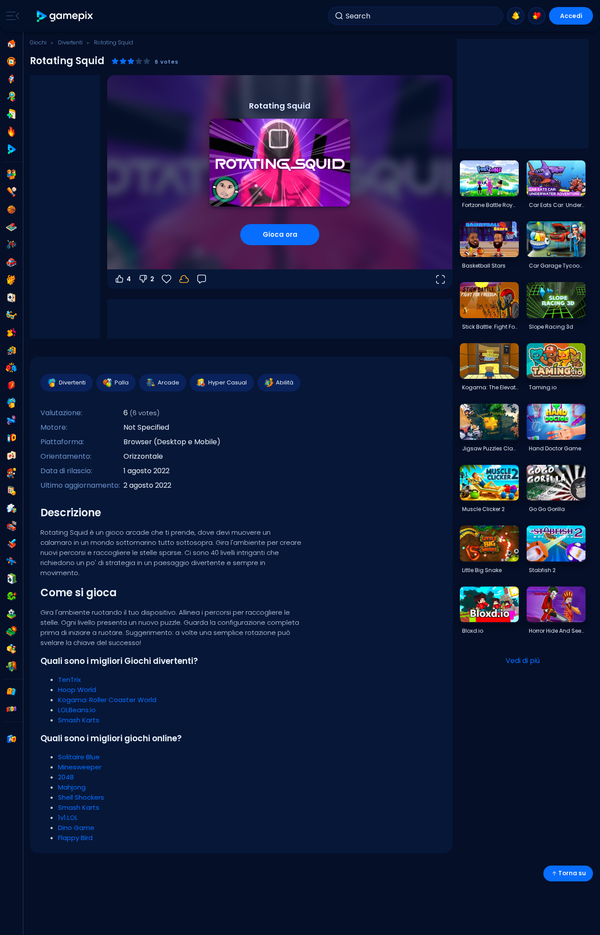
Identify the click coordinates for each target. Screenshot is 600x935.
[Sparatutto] (11, 561)
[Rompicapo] (11, 508)
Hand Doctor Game (555, 448)
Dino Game (76, 827)
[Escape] (11, 350)
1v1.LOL (68, 817)
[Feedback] (201, 279)
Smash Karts (78, 720)
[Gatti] (11, 280)
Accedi (571, 15)
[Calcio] (11, 614)
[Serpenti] (11, 596)
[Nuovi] (11, 114)
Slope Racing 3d (551, 326)
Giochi (38, 42)
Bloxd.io (472, 630)
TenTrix (69, 679)
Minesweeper (79, 767)
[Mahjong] (11, 455)
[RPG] (11, 543)
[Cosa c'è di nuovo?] (515, 16)
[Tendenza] (11, 132)
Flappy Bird (75, 837)
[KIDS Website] (11, 709)
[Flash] (11, 385)
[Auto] (11, 262)
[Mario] (11, 473)
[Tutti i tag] (11, 691)
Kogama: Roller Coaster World (107, 699)
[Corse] (11, 526)
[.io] (11, 438)
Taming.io (543, 387)
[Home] (11, 44)
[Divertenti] (11, 403)
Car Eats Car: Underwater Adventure (557, 205)
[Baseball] (11, 192)
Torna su (572, 873)
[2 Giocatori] (11, 174)
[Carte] (11, 297)
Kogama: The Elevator (490, 387)
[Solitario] (11, 578)
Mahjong (72, 787)
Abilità (284, 382)
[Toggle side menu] (11, 16)
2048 (66, 777)
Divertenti (70, 42)
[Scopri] (11, 96)
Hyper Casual (227, 382)
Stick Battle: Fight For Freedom (490, 326)
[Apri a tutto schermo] (440, 279)
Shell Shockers (81, 797)
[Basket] (11, 209)
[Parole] (11, 649)
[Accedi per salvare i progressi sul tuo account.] (184, 279)
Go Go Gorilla (547, 509)
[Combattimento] (11, 368)
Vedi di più (523, 661)
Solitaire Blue (79, 756)
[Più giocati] (11, 79)
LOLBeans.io (77, 709)
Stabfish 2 (542, 570)
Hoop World (77, 689)
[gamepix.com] (65, 16)
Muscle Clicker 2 (483, 509)
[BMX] (11, 245)
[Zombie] (11, 666)
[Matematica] (11, 491)
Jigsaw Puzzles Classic (490, 448)
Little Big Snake (482, 570)
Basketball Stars (484, 265)
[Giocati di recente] (11, 61)
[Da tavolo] (11, 227)
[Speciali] (11, 149)
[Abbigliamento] (11, 332)
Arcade (168, 382)
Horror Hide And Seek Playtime (557, 630)
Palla (122, 382)
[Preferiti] (537, 16)
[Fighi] (11, 315)
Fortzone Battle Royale (490, 205)
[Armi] (11, 420)
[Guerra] (11, 631)
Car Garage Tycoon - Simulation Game (557, 265)
